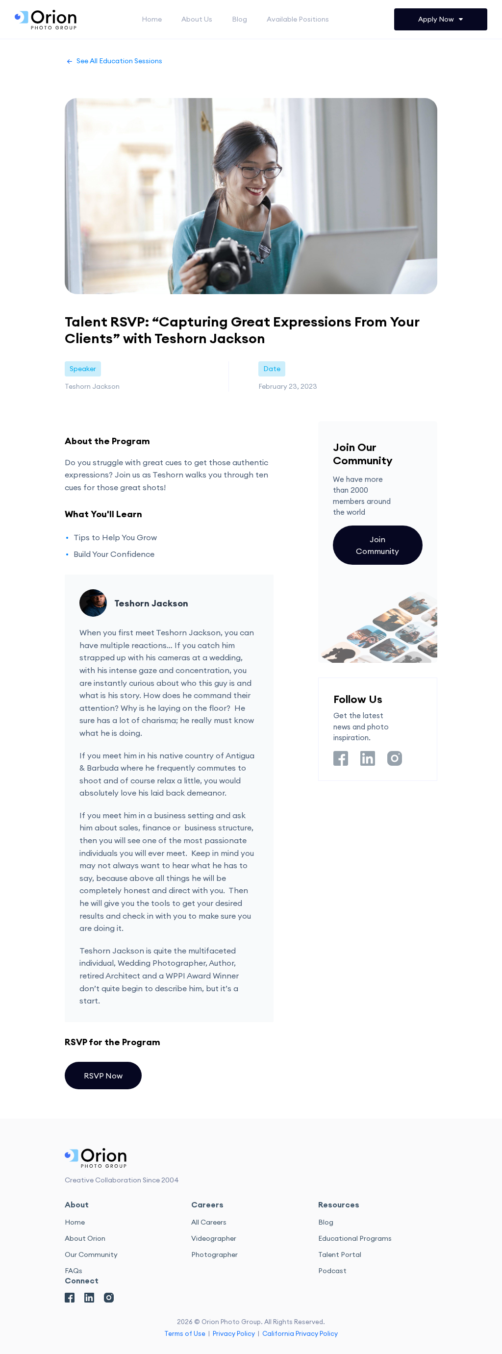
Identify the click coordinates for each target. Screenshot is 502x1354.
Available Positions (298, 19)
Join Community (377, 545)
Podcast (332, 1270)
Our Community (91, 1254)
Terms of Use (184, 1333)
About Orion (85, 1238)
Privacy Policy (234, 1333)
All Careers (208, 1222)
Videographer (213, 1238)
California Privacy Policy (300, 1333)
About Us (196, 19)
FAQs (73, 1270)
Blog (239, 19)
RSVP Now (103, 1075)
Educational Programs (355, 1238)
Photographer (214, 1254)
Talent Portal (339, 1254)
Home (152, 19)
